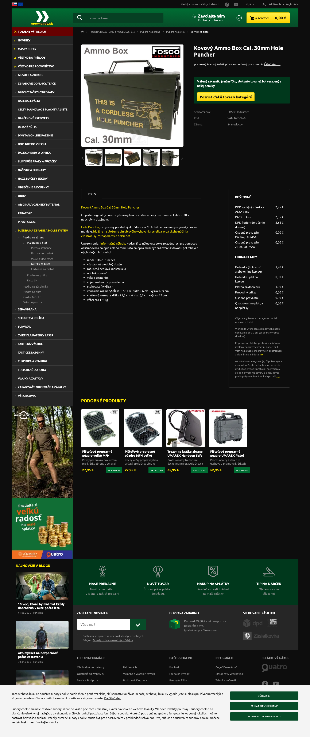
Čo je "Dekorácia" (226, 667)
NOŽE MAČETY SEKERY (33, 178)
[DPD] (255, 623)
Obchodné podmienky (90, 667)
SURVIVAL (24, 326)
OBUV (22, 196)
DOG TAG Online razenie (35, 135)
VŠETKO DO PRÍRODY (31, 57)
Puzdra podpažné (42, 253)
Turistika (38, 612)
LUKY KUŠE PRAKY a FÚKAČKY (37, 161)
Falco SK (32, 280)
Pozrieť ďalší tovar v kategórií (226, 96)
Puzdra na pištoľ (37, 242)
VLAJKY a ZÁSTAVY (30, 378)
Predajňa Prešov (179, 673)
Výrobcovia (27, 396)
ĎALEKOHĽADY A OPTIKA (34, 153)
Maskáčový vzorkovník (230, 673)
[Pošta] (272, 623)
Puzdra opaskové (42, 258)
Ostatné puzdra (32, 302)
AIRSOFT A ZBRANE (30, 75)
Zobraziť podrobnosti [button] (264, 716)
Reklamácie (130, 667)
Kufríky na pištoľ (41, 263)
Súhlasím (264, 695)
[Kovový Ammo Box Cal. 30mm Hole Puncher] (93, 157)
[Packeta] (261, 635)
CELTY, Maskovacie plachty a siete (42, 109)
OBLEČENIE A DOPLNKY (33, 187)
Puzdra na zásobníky (35, 286)
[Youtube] (278, 683)
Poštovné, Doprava (135, 680)
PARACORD (25, 213)
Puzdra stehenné (41, 248)
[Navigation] (82, 158)
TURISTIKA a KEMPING (32, 361)
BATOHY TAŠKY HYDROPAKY (36, 92)
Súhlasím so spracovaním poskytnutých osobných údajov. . (113, 638)
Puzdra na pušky (37, 275)
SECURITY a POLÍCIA (31, 318)
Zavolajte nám (211, 16)
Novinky (24, 40)
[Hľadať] (79, 17)
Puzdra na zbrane (33, 237)
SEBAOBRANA (27, 309)
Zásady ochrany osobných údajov (113, 640)
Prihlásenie (275, 4)
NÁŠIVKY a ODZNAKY (32, 170)
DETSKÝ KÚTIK (27, 127)
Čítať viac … (272, 64)
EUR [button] (248, 4)
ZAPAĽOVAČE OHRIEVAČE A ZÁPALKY (42, 387)
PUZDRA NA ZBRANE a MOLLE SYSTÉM (43, 230)
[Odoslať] (138, 624)
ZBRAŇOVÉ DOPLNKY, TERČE (37, 83)
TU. (261, 354)
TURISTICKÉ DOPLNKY (32, 370)
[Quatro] (274, 668)
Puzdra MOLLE (32, 297)
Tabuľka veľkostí (226, 680)
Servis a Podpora (87, 680)
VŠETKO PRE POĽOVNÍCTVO (36, 66)
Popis (92, 194)
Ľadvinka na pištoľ (42, 269)
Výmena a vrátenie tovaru (139, 673)
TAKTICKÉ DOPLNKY (31, 352)
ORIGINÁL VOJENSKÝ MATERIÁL (38, 204)
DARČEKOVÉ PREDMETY (33, 118)
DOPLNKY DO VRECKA (32, 144)
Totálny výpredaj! (32, 32)
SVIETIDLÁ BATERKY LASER (35, 335)
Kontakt (174, 667)
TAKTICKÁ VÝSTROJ (30, 344)
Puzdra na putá (32, 291)
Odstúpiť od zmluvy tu (90, 673)
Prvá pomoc (26, 222)
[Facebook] (267, 683)
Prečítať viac (112, 698)
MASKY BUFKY (27, 49)
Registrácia (292, 4)
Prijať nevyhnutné (264, 706)
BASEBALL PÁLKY (29, 101)
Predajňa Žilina (178, 680)
